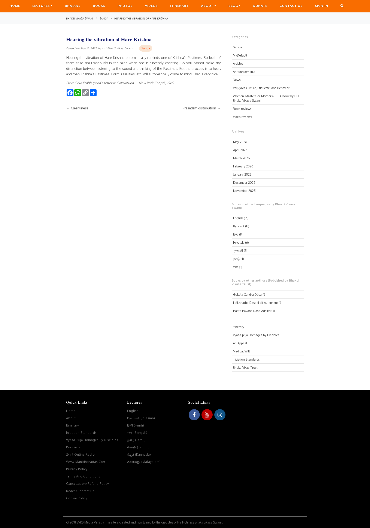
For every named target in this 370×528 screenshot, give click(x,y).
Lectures (41, 6)
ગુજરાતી (238, 250)
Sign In (321, 6)
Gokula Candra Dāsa (247, 294)
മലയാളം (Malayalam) (144, 462)
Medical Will (241, 351)
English (238, 218)
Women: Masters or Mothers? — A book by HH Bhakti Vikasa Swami (266, 98)
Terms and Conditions (83, 476)
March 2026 (241, 158)
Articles (238, 63)
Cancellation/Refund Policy (87, 483)
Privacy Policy (77, 469)
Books (99, 6)
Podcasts (73, 447)
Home (15, 6)
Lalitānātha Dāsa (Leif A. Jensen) (255, 302)
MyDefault (240, 55)
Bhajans (73, 6)
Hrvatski (238, 242)
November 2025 (244, 190)
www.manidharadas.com (86, 462)
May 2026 (240, 142)
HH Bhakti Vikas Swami (117, 48)
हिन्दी (235, 234)
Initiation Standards (246, 359)
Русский (238, 226)
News (237, 80)
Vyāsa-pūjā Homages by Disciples (256, 335)
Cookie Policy (76, 498)
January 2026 (242, 174)
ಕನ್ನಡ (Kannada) (139, 454)
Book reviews (242, 108)
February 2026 (243, 166)
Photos (125, 6)
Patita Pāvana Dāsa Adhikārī (252, 311)
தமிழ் (236, 259)
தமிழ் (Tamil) (136, 440)
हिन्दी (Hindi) (135, 425)
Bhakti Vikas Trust (245, 367)
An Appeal (240, 343)
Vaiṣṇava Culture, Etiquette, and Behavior (261, 88)
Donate (260, 6)
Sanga (237, 47)
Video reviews (242, 117)
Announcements (244, 71)
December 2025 (244, 182)
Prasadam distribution (202, 108)
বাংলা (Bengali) (137, 432)
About (207, 6)
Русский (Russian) (141, 418)
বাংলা (235, 267)
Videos (151, 6)
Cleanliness (77, 108)
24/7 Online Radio (80, 454)
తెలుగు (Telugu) (138, 447)
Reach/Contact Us (80, 491)
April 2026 (240, 150)
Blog (233, 6)
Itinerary (179, 6)
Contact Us (291, 6)
